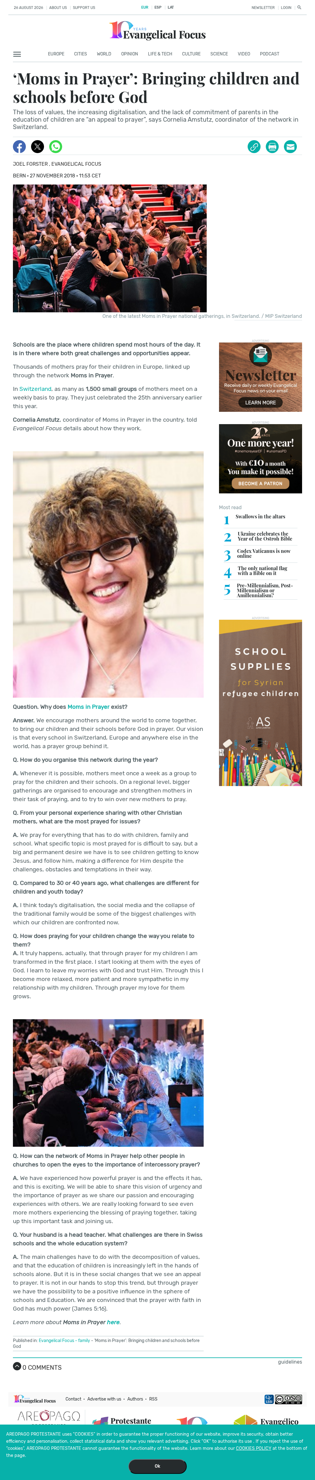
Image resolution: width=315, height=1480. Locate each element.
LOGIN (286, 8)
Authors (135, 1399)
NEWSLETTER (263, 8)
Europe (56, 54)
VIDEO (244, 54)
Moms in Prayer (89, 706)
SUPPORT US (84, 8)
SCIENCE (219, 54)
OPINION (129, 54)
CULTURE (191, 54)
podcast (269, 54)
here (113, 1322)
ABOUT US (58, 8)
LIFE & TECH (160, 54)
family (84, 1340)
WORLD (104, 54)
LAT (171, 7)
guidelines (290, 1362)
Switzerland (35, 388)
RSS (153, 1399)
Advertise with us (104, 1399)
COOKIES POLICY (253, 1448)
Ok (157, 1466)
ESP (157, 7)
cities (80, 54)
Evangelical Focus (76, 164)
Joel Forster (31, 164)
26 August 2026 (28, 8)
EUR (144, 7)
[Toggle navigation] (19, 54)
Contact (73, 1399)
